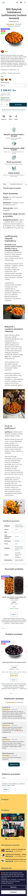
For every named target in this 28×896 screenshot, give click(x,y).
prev (2, 586)
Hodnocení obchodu (14, 698)
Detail (13, 614)
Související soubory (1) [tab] (16, 184)
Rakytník (17, 541)
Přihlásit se (6, 789)
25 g (16, 546)
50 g (19, 546)
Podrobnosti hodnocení (14, 26)
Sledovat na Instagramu (14, 839)
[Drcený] (6, 79)
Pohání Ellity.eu (5, 111)
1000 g (17, 549)
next (26, 586)
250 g (17, 548)
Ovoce (16, 536)
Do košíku (19, 104)
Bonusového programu (19, 109)
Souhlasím (13, 892)
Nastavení (13, 887)
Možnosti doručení (5, 99)
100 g (10, 672)
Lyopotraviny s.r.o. (14, 21)
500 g (21, 548)
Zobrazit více (14, 764)
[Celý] (2, 79)
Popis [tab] (4, 184)
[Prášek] (10, 79)
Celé (16, 543)
